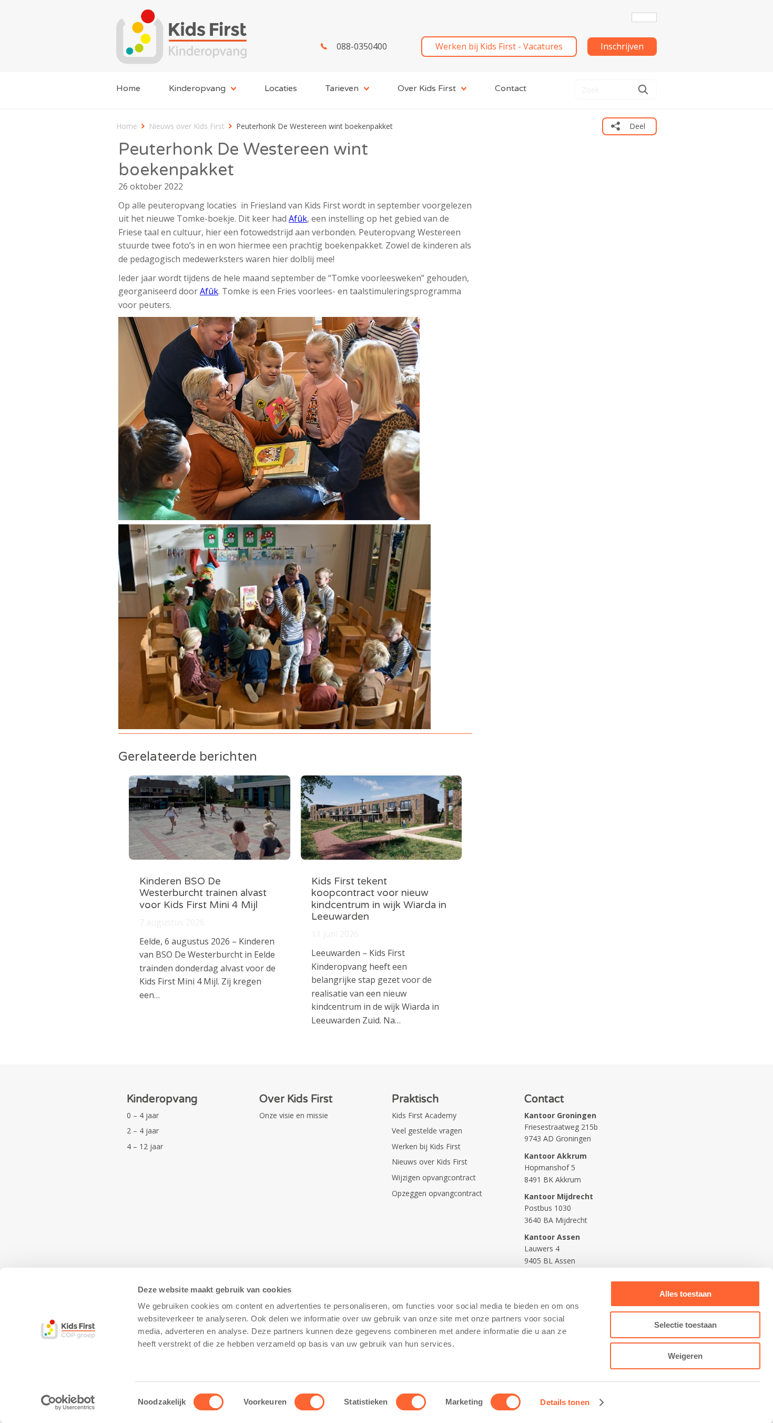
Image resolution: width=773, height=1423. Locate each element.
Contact (510, 88)
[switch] (309, 1402)
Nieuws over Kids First (187, 126)
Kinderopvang (197, 88)
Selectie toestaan (685, 1324)
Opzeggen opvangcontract (437, 1193)
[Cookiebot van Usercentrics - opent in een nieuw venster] (68, 1402)
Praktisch (415, 1099)
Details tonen (564, 1402)
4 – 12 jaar (145, 1146)
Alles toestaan (685, 1293)
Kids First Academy (424, 1115)
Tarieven (342, 88)
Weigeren (685, 1355)
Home (128, 88)
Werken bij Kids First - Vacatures (499, 46)
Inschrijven (622, 46)
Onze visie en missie (293, 1115)
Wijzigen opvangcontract (434, 1177)
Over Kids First (427, 88)
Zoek (643, 89)
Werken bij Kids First (426, 1146)
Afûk (298, 218)
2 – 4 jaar (143, 1131)
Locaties (281, 88)
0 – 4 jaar (143, 1115)
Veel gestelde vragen (427, 1131)
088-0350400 (362, 46)
